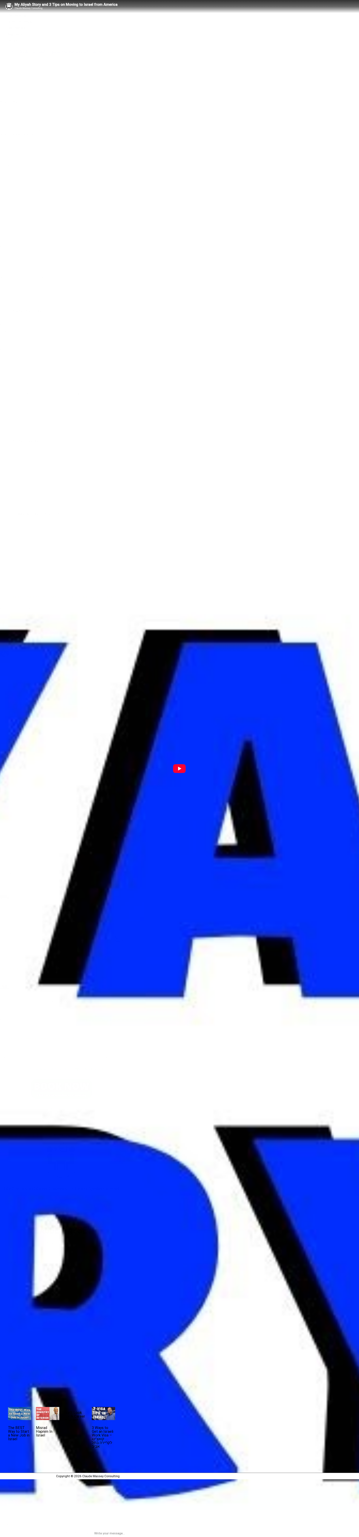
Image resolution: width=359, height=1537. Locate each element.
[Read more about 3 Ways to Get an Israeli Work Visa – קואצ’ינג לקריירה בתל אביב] (103, 1419)
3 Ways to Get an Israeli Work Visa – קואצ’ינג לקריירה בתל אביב (102, 1437)
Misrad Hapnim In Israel (44, 1431)
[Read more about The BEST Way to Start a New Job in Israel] (19, 1419)
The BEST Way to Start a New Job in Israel (19, 1433)
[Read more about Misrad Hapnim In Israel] (47, 1419)
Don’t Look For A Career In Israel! (74, 1416)
